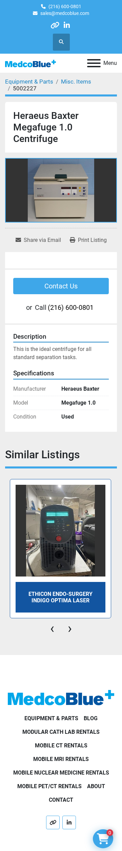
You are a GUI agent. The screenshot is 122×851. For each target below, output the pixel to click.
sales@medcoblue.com (64, 13)
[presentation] (52, 628)
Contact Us (61, 286)
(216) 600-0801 (64, 6)
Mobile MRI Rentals (61, 759)
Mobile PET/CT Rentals (49, 786)
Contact (61, 800)
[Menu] (94, 63)
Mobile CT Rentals (61, 745)
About (96, 786)
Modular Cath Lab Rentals (61, 732)
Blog (91, 718)
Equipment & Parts (51, 718)
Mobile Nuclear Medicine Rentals (61, 772)
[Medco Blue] (61, 697)
